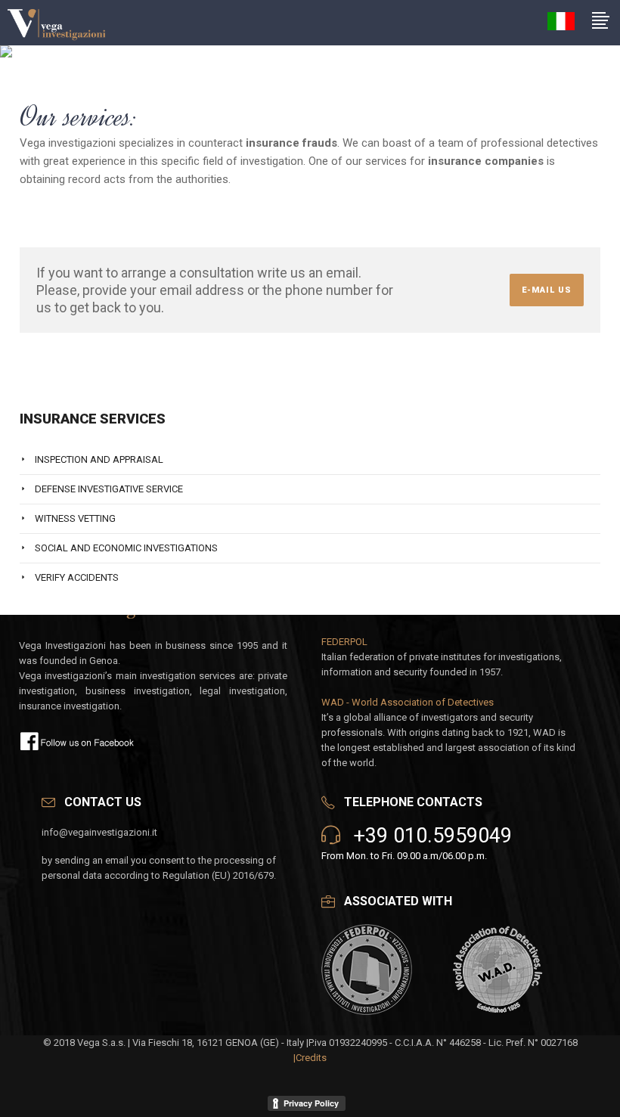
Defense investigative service (109, 489)
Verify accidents (77, 577)
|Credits (310, 1057)
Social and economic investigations (126, 548)
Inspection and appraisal (99, 459)
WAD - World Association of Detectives (407, 702)
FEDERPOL (344, 641)
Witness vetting (75, 518)
